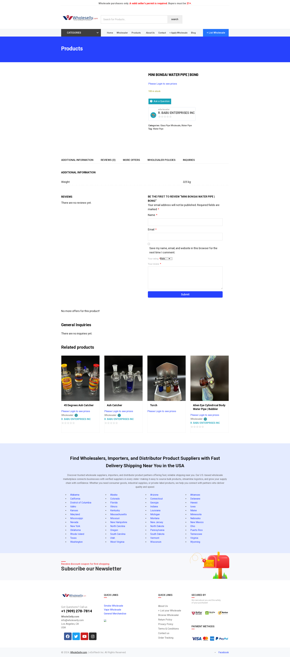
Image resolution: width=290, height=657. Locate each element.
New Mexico (197, 522)
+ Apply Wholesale (178, 33)
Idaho (73, 506)
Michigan (155, 514)
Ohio (192, 526)
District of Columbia (80, 502)
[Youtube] (84, 636)
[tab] (77, 160)
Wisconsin (155, 541)
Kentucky (115, 510)
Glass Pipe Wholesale (170, 125)
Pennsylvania (157, 530)
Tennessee (196, 534)
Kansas (74, 510)
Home (110, 33)
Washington (76, 541)
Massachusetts (118, 514)
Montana (154, 518)
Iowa (192, 506)
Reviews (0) (108, 159)
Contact (162, 33)
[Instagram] (93, 636)
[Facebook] (68, 636)
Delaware (195, 498)
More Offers (131, 159)
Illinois (113, 506)
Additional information (77, 159)
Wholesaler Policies (161, 159)
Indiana (154, 506)
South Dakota (157, 534)
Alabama (74, 494)
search (174, 19)
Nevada (74, 522)
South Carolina (117, 534)
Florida (114, 502)
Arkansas (195, 494)
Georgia (154, 502)
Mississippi (76, 518)
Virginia (194, 538)
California (75, 498)
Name (152, 215)
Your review (154, 264)
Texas (73, 538)
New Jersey (156, 522)
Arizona (154, 494)
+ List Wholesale (216, 32)
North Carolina (117, 526)
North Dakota (157, 526)
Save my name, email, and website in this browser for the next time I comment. (183, 250)
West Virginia (117, 541)
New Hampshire (118, 522)
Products (136, 33)
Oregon (114, 530)
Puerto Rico (196, 530)
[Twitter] (76, 636)
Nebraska (195, 518)
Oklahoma (75, 530)
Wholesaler (122, 33)
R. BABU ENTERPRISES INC (176, 113)
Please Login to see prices (162, 83)
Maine (193, 510)
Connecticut (156, 498)
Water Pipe (186, 125)
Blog (193, 33)
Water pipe (158, 129)
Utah (112, 538)
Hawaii (193, 502)
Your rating (154, 258)
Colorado (115, 498)
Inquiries (189, 159)
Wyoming (195, 541)
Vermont (154, 538)
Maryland (75, 514)
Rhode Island (77, 534)
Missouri (115, 518)
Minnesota (195, 514)
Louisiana (155, 510)
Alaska (113, 494)
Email (152, 229)
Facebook (223, 652)
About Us (150, 33)
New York (75, 526)
